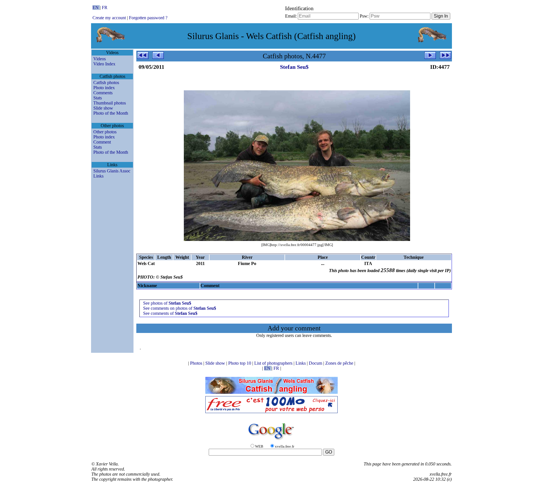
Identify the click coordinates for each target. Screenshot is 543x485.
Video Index (104, 63)
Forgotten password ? (148, 17)
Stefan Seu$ (294, 67)
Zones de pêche (339, 363)
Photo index (104, 87)
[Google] (271, 440)
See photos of (167, 303)
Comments (103, 92)
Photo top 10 (240, 363)
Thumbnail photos (109, 103)
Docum (316, 363)
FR (104, 7)
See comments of (170, 313)
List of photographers (274, 363)
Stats (97, 97)
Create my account (109, 17)
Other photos (105, 131)
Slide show (103, 108)
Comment (102, 142)
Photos (196, 363)
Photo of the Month (110, 113)
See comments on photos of (179, 308)
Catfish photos (106, 82)
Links (98, 176)
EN (96, 7)
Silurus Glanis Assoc (111, 170)
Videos (99, 58)
